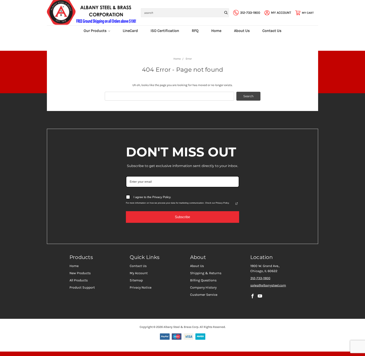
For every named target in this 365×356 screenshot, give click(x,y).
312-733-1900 (260, 278)
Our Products (95, 31)
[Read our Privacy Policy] (236, 203)
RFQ (195, 31)
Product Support (82, 287)
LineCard (130, 31)
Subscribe (182, 217)
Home (216, 31)
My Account (139, 273)
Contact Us (271, 31)
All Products (78, 280)
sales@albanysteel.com (268, 285)
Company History (203, 287)
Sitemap (136, 280)
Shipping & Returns (205, 273)
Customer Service (203, 295)
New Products (80, 273)
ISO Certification (165, 31)
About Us (242, 31)
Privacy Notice (140, 287)
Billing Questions (203, 280)
